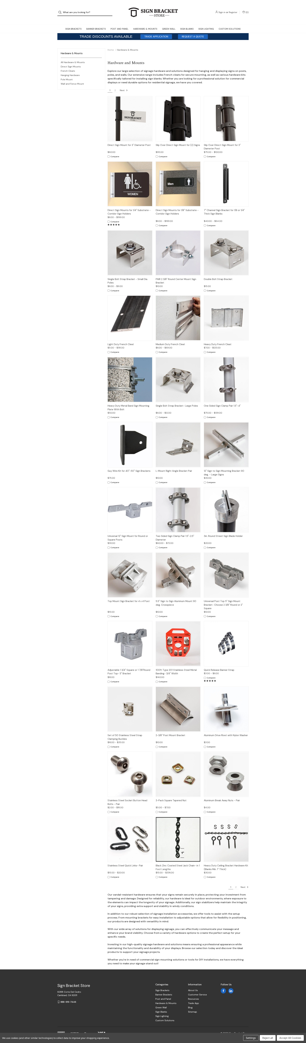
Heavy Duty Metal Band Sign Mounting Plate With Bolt (128, 407)
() (247, 12)
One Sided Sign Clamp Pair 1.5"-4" (222, 405)
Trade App (193, 1003)
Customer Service (197, 994)
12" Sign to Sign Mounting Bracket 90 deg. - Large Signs (224, 472)
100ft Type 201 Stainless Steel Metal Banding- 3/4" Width (176, 671)
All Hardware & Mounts (73, 62)
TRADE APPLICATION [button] (156, 36)
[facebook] (223, 990)
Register (233, 12)
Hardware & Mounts (145, 28)
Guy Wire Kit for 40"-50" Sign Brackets (129, 471)
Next (122, 90)
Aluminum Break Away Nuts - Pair (222, 800)
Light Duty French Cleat (121, 344)
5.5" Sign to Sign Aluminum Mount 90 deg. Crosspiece (176, 603)
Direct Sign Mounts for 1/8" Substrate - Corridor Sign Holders (177, 212)
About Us (193, 990)
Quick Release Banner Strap (219, 670)
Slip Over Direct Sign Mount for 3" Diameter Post (222, 146)
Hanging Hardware (70, 75)
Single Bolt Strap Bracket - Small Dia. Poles (128, 281)
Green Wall (168, 28)
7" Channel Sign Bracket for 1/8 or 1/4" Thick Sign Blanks (224, 212)
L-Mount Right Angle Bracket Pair (174, 471)
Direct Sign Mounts (71, 66)
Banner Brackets (96, 28)
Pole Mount (67, 79)
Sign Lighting (206, 28)
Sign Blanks (187, 28)
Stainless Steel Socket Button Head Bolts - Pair (127, 802)
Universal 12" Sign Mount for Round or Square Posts (128, 537)
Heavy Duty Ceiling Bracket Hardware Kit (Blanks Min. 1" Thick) (226, 867)
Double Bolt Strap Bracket (218, 279)
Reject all (267, 1038)
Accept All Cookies (290, 1038)
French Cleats (68, 70)
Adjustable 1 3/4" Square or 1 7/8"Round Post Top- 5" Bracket (129, 671)
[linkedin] (230, 990)
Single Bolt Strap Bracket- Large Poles (177, 405)
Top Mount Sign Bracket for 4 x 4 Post (129, 601)
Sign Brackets (73, 28)
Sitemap (192, 1011)
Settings (251, 1038)
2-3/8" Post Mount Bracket (170, 735)
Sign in (222, 12)
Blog (190, 1007)
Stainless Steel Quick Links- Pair (125, 865)
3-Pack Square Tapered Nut (171, 800)
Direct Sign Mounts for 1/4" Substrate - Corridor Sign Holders (129, 212)
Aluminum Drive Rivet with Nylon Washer (226, 735)
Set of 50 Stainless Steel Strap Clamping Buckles (125, 737)
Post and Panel (119, 28)
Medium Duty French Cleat (170, 344)
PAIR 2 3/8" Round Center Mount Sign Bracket (176, 281)
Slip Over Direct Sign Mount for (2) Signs (178, 145)
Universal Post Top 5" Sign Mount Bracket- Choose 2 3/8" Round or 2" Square (223, 605)
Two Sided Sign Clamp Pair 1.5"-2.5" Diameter (175, 537)
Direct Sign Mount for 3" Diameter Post (129, 145)
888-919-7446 (68, 1001)
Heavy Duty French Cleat (217, 344)
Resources (193, 998)
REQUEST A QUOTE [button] (193, 36)
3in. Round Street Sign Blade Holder (223, 536)
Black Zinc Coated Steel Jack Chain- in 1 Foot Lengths (178, 867)
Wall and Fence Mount (72, 83)
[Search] (61, 12)
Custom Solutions (230, 28)
